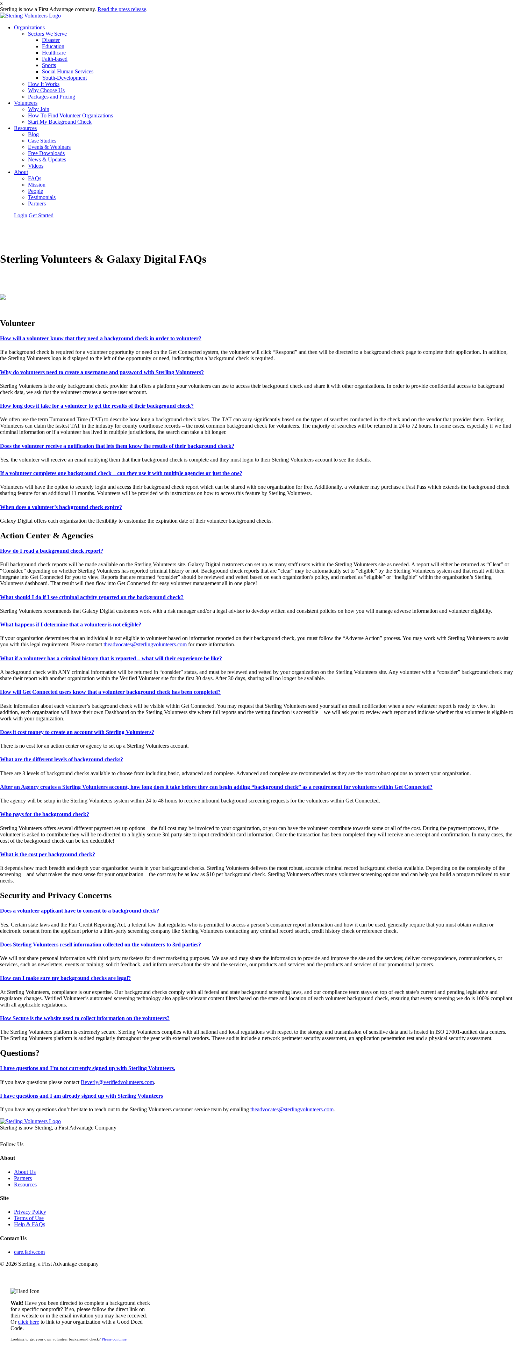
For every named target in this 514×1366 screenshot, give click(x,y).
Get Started (41, 215)
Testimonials (42, 197)
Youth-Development (64, 78)
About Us (25, 1172)
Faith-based (54, 59)
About (21, 172)
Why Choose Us (46, 90)
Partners (37, 203)
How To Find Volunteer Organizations (70, 115)
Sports (49, 65)
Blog (33, 134)
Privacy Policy (30, 1212)
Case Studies (42, 141)
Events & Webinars (49, 147)
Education (53, 46)
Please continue (114, 1339)
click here (28, 1322)
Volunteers (25, 103)
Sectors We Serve (47, 34)
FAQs (34, 178)
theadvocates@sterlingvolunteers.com (145, 644)
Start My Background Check (60, 122)
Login (20, 215)
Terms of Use (29, 1218)
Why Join (38, 109)
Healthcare (54, 53)
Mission (36, 185)
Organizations (29, 27)
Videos (35, 166)
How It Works (43, 84)
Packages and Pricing (51, 97)
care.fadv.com (29, 1252)
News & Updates (47, 159)
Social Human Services (67, 71)
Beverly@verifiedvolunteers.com (117, 1082)
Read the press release (122, 9)
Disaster (51, 40)
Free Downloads (46, 153)
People (35, 191)
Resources (25, 128)
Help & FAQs (29, 1224)
